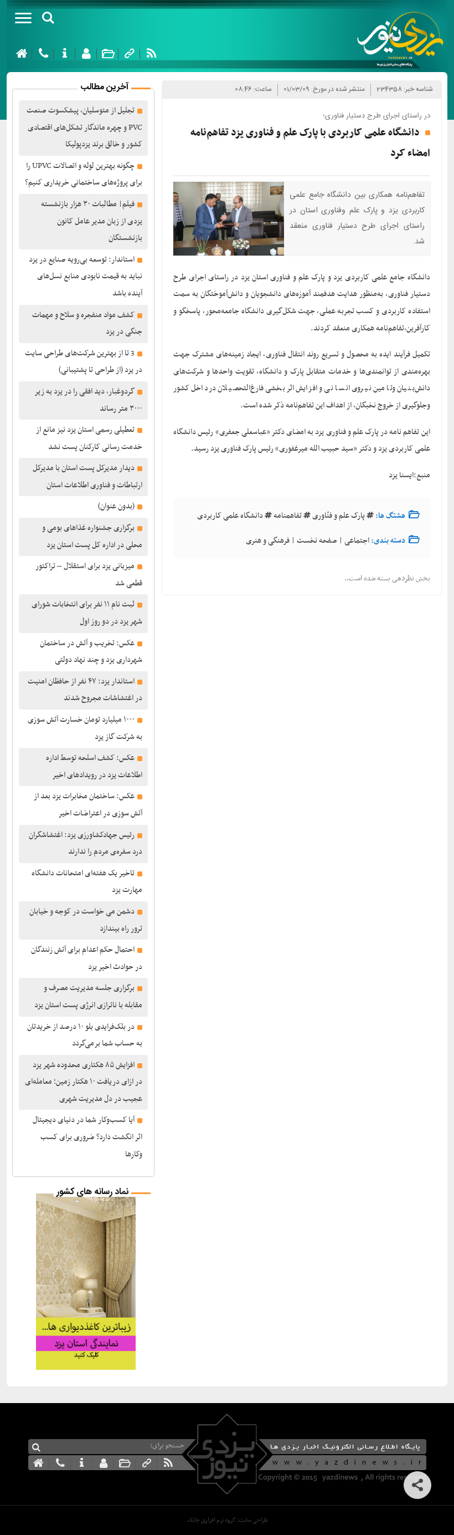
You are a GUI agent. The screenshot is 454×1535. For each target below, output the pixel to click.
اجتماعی (356, 541)
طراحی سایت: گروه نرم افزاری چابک (227, 1520)
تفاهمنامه (288, 516)
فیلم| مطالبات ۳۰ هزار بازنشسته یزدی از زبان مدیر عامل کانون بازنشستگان (91, 221)
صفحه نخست (317, 541)
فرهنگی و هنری (268, 541)
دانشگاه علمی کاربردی (230, 516)
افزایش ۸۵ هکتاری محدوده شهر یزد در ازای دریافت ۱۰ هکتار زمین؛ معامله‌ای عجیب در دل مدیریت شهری (83, 1082)
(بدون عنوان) (116, 506)
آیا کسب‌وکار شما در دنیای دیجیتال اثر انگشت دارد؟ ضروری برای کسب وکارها (87, 1137)
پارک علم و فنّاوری (338, 516)
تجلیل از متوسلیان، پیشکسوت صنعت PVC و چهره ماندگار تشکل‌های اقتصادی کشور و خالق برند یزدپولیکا (84, 127)
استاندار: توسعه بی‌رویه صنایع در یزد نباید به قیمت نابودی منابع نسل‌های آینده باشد (85, 276)
